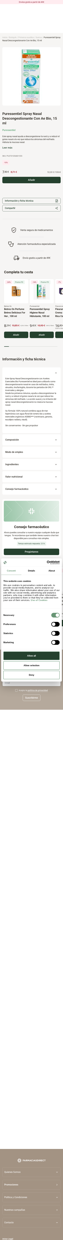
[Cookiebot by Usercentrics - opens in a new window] (47, 562)
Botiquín (13, 37)
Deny (31, 675)
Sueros (39, 37)
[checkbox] (16, 690)
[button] (31, 1185)
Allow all (31, 655)
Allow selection (32, 665)
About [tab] (51, 570)
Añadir (16, 335)
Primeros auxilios (26, 37)
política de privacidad (38, 690)
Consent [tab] (11, 570)
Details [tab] (31, 570)
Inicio (4, 37)
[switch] (55, 624)
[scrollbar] (30, 346)
